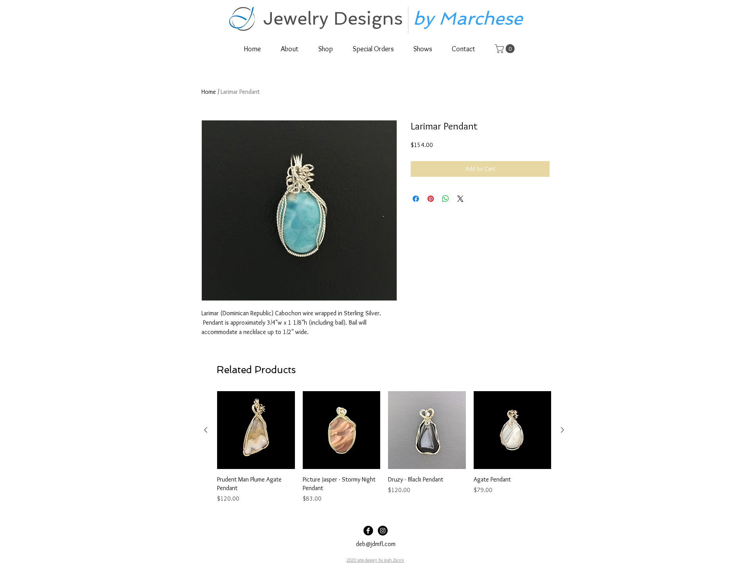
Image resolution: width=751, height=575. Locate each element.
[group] (384, 447)
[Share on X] (460, 198)
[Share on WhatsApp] (445, 198)
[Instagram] (383, 530)
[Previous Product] (205, 430)
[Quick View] (256, 430)
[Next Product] (562, 430)
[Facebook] (368, 530)
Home (208, 91)
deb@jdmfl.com (375, 544)
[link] (506, 48)
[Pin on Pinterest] (430, 198)
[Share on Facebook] (415, 198)
